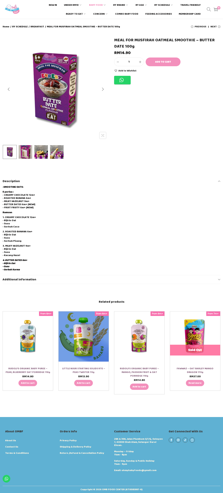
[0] (216, 9)
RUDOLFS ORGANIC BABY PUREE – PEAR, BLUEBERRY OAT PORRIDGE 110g (28, 370)
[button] (125, 70)
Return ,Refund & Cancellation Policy (82, 453)
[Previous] (8, 89)
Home (6, 27)
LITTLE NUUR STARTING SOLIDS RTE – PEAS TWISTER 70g (83, 370)
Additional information (19, 279)
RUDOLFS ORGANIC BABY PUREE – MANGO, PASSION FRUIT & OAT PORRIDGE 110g (139, 372)
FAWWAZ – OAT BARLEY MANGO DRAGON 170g (195, 370)
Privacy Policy (68, 440)
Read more (195, 383)
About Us (10, 440)
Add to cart (163, 62)
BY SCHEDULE (20, 27)
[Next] (102, 89)
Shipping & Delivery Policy (75, 447)
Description (11, 181)
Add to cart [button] (27, 383)
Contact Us (11, 447)
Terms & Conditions (17, 453)
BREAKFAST (37, 27)
